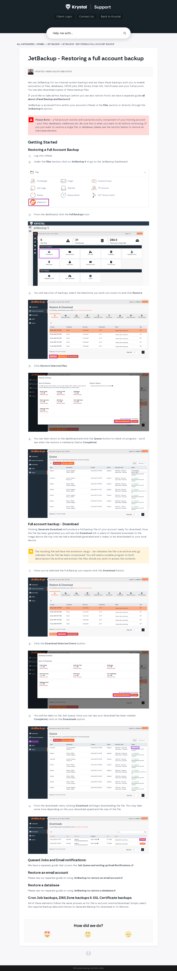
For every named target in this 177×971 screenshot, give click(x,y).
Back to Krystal (111, 16)
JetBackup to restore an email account (97, 877)
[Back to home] (88, 7)
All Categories (26, 44)
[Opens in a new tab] (88, 953)
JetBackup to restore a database (93, 890)
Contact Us (86, 16)
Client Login (65, 16)
